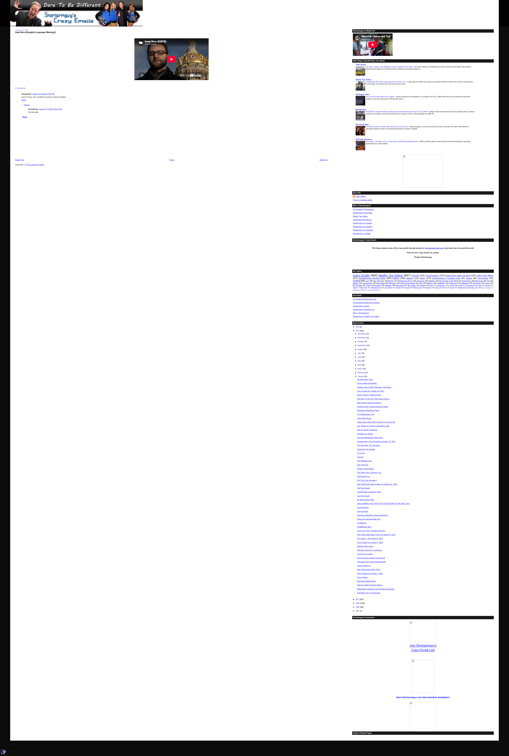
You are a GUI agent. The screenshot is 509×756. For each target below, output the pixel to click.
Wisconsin (400, 285)
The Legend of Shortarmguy (363, 209)
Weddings (356, 290)
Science (452, 285)
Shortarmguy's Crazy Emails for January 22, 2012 (376, 442)
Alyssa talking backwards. (367, 383)
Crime (368, 285)
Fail (488, 281)
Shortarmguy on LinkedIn (362, 227)
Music (422, 278)
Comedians (389, 287)
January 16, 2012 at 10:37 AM (50, 109)
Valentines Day (375, 287)
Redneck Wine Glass (365, 546)
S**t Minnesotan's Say (365, 414)
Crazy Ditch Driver (364, 418)
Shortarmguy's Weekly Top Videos (366, 316)
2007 (358, 611)
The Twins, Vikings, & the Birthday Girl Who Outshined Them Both (389, 67)
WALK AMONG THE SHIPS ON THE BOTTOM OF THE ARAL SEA (383, 504)
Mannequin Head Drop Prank (368, 410)
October (361, 342)
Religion (430, 283)
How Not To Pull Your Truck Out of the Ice (373, 399)
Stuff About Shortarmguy (362, 220)
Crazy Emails (361, 275)
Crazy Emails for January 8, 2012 (370, 542)
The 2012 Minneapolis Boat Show (370, 438)
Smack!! (360, 457)
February (361, 373)
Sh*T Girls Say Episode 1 (367, 480)
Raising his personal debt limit (368, 519)
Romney (428, 287)
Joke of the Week (485, 275)
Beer (482, 287)
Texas (355, 287)
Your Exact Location (365, 554)
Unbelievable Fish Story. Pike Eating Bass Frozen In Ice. (386, 82)
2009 (358, 607)
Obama (409, 278)
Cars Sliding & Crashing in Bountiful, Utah (373, 426)
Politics (395, 278)
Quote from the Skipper (366, 449)
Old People (380, 283)
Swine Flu (438, 287)
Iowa (431, 285)
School (422, 285)
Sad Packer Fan (363, 476)
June (360, 357)
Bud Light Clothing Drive (366, 581)
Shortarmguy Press (405, 281)
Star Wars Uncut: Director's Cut (369, 473)
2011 (358, 599)
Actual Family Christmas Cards (369, 492)
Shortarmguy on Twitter (362, 234)
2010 (358, 603)
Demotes (392, 283)
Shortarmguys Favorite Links (467, 287)
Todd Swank (361, 65)
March (360, 369)
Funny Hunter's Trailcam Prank (369, 395)
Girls (375, 281)
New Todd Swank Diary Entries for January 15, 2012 (377, 484)
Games (363, 290)
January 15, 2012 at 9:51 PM (43, 94)
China (452, 287)
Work (480, 285)
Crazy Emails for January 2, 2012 (370, 574)
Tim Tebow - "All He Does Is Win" (370, 539)
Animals (415, 275)
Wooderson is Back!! (365, 434)
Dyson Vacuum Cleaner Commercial (371, 558)
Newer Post (19, 160)
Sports (469, 278)
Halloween (465, 283)
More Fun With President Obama (369, 585)
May (359, 361)
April (360, 365)
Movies (391, 281)
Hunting (378, 285)
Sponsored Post (373, 290)
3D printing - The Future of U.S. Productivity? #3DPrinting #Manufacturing (392, 141)
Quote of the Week (407, 283)
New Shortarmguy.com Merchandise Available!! (423, 697)
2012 (358, 331)
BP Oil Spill (357, 285)
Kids (382, 281)
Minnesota (479, 281)
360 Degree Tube (362, 95)
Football (357, 281)
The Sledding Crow (364, 461)
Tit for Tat (361, 453)
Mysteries (477, 283)
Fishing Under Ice (364, 566)
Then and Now (362, 511)
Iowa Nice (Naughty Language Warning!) (35, 32)
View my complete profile (362, 200)
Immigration (440, 285)
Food (421, 283)
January (361, 376)
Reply (24, 100)
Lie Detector (361, 523)
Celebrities (441, 283)
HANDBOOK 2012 (364, 527)
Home (172, 160)
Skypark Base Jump (365, 379)
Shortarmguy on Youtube (362, 223)
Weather (432, 281)
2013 (358, 327)
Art (446, 287)
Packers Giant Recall (365, 469)
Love (367, 281)
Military (355, 283)
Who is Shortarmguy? (361, 313)
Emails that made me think (457, 275)
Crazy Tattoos (362, 577)
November (362, 338)
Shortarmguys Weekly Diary (372, 278)
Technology (483, 278)
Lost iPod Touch (363, 496)
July (359, 353)
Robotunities (361, 110)
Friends (406, 287)
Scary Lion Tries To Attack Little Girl (371, 531)
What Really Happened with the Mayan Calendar (375, 589)
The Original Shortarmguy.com (364, 299)
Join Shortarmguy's (423, 645)
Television (453, 283)
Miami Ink (363, 287)
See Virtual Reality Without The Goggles (380, 97)
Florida (398, 287)
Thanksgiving (470, 285)
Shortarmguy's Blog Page (362, 213)
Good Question (363, 507)
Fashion (488, 285)
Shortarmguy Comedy (361, 306)
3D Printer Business (364, 139)
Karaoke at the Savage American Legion (372, 407)
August (361, 349)
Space (487, 283)
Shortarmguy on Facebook (363, 230)
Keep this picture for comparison (369, 550)
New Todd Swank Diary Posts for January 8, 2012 (376, 535)
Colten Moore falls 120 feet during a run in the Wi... (376, 422)
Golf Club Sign (362, 465)
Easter (489, 287)
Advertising (466, 281)
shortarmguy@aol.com (434, 248)
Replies (27, 105)
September (362, 345)
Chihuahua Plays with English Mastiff (371, 562)
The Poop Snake (363, 488)
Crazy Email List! (423, 650)
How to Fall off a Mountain (367, 430)
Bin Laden (412, 285)
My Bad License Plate (365, 500)
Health (460, 285)
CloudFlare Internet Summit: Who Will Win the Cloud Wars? (387, 127)
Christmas (421, 281)
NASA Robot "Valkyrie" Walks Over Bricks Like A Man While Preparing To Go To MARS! (397, 112)
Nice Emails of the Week (448, 281)
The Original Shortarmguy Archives (366, 303)
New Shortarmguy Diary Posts (368, 570)
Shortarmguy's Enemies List (363, 310)
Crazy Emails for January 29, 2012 (370, 391)
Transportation (432, 275)
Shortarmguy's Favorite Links (446, 278)
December (362, 334)
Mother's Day (417, 287)
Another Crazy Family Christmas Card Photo (374, 387)
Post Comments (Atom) (35, 165)
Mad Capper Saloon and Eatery (369, 403)
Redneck (388, 285)
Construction (367, 283)
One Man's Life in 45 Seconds (368, 593)
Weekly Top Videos (363, 80)
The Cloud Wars (362, 124)
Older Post (324, 160)
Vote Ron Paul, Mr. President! (368, 445)
